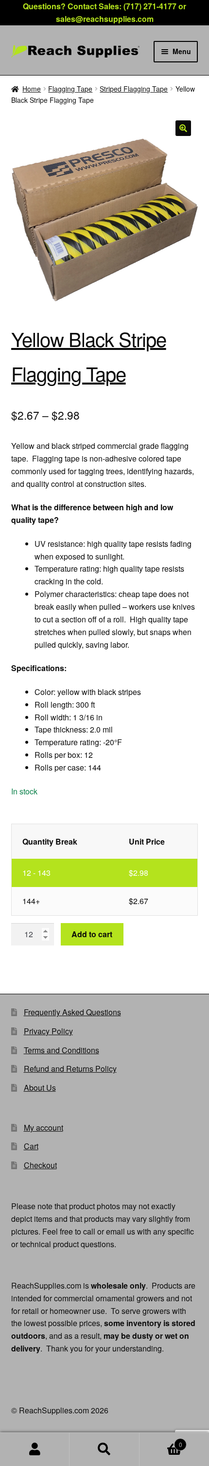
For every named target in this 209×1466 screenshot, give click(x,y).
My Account (35, 1449)
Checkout (40, 1165)
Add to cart (91, 934)
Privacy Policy (48, 1031)
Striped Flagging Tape (134, 89)
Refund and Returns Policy (70, 1068)
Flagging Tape (70, 89)
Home (31, 89)
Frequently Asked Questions (72, 1012)
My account (43, 1127)
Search (104, 1449)
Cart (31, 1146)
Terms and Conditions (61, 1050)
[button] (183, 128)
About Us (40, 1087)
